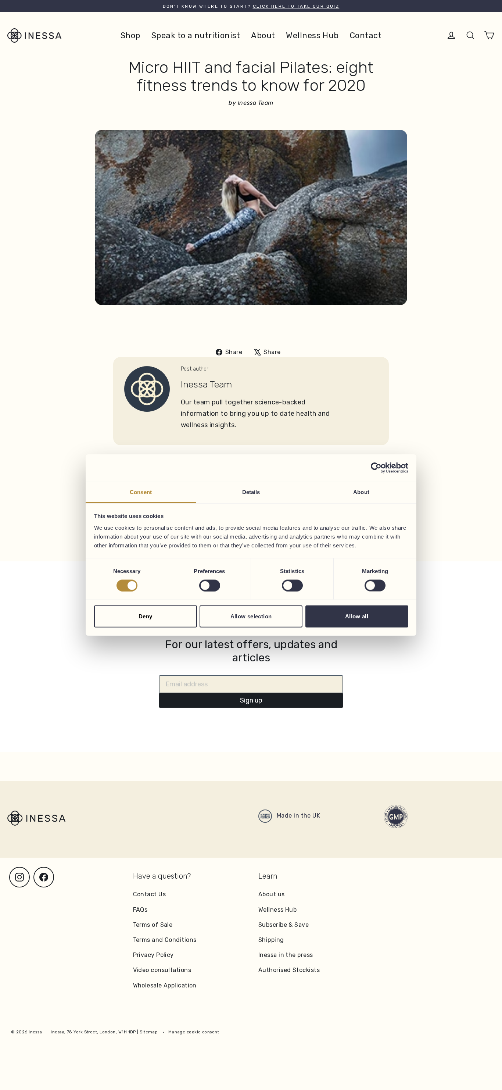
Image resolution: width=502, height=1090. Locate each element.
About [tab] (361, 492)
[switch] (209, 585)
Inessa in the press (285, 954)
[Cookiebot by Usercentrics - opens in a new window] (376, 467)
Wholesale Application (165, 985)
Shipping (271, 939)
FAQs (140, 909)
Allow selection (251, 616)
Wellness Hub (312, 35)
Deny (146, 616)
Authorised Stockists (289, 969)
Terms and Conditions (165, 939)
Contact (365, 35)
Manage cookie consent (193, 1032)
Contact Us (149, 894)
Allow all (356, 616)
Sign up (251, 700)
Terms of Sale (153, 924)
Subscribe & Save (283, 924)
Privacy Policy (153, 954)
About (263, 35)
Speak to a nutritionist (195, 35)
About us (271, 894)
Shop (130, 35)
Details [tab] (251, 492)
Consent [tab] (141, 492)
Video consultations (162, 969)
